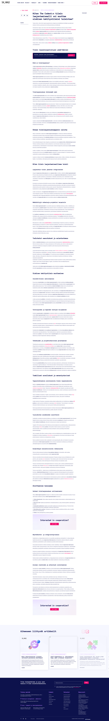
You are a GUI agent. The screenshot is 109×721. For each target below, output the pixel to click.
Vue (48, 465)
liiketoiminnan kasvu (68, 478)
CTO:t (49, 38)
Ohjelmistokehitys (67, 696)
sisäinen (68, 29)
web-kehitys (49, 435)
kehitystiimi (39, 68)
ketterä (58, 358)
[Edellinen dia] (83, 631)
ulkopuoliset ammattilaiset (65, 68)
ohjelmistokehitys (58, 39)
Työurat (50, 702)
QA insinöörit (66, 708)
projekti (52, 38)
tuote (55, 403)
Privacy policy (33, 718)
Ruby (73, 394)
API (74, 401)
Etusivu (50, 694)
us (73, 209)
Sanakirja (50, 704)
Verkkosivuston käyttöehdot (40, 718)
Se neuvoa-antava (67, 694)
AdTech (60, 250)
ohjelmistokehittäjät (71, 97)
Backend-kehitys (67, 697)
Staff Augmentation (67, 701)
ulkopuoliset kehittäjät (49, 346)
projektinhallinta (47, 222)
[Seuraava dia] (87, 631)
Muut (64, 707)
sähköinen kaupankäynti (38, 388)
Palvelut (50, 697)
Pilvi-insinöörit (66, 704)
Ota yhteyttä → (71, 55)
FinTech (57, 250)
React (44, 465)
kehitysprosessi (36, 35)
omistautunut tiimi (58, 214)
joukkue (37, 31)
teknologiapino (69, 193)
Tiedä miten (51, 701)
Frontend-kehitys (67, 699)
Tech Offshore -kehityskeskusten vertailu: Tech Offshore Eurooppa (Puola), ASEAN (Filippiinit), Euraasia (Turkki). (83, 707)
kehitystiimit (73, 29)
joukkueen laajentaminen (50, 29)
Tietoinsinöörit (66, 705)
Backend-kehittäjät (67, 702)
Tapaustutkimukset (52, 699)
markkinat (70, 81)
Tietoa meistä (51, 696)
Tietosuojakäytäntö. (77, 687)
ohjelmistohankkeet (53, 315)
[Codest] (6, 3)
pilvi (55, 323)
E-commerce (65, 250)
